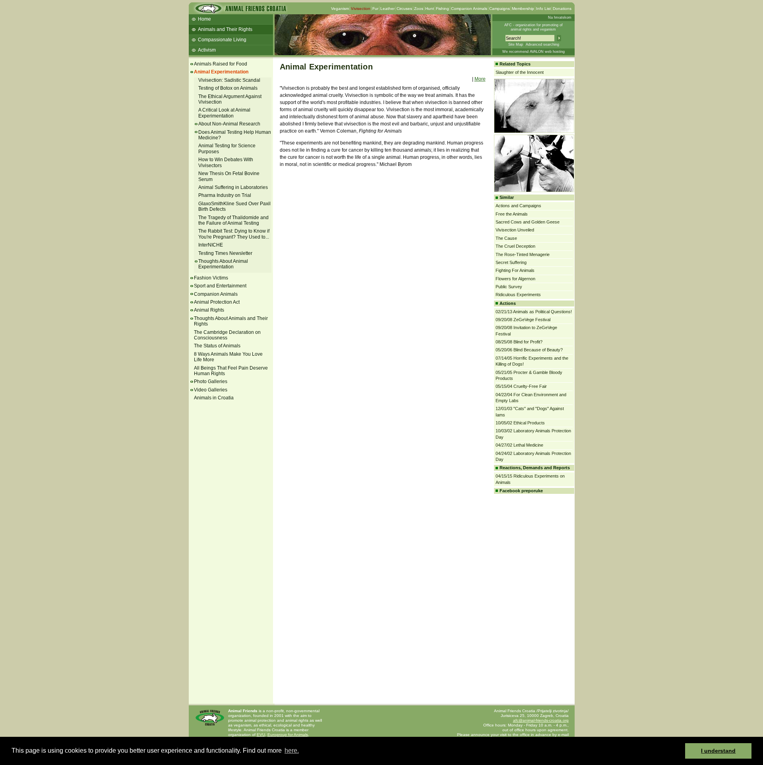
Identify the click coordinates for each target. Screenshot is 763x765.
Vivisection (360, 8)
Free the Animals (512, 214)
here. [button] (292, 750)
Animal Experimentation (221, 72)
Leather (387, 8)
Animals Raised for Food (220, 64)
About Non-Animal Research (229, 124)
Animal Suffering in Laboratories (233, 187)
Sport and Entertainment (220, 286)
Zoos (418, 8)
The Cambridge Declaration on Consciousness (227, 335)
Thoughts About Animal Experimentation (223, 264)
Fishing (442, 8)
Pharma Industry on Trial (224, 195)
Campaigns (499, 8)
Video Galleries (210, 390)
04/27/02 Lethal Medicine (519, 445)
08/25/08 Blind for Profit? (519, 341)
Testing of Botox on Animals (228, 88)
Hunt (429, 8)
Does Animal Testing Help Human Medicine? (234, 135)
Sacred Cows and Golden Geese (528, 222)
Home (204, 19)
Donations (562, 8)
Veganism (340, 8)
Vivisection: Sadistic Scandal (229, 80)
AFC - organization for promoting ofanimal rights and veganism (533, 27)
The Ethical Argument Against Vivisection (229, 99)
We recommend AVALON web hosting (533, 52)
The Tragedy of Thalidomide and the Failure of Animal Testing (233, 220)
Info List (543, 8)
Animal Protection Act (217, 302)
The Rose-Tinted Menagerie (523, 254)
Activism (207, 50)
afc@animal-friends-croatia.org (541, 720)
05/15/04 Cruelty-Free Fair (521, 386)
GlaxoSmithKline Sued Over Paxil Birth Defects (234, 206)
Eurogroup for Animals (287, 734)
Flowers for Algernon (515, 278)
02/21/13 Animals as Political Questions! (534, 311)
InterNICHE (210, 245)
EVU (261, 734)
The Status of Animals (217, 346)
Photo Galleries (210, 381)
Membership (523, 8)
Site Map (515, 44)
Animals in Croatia (214, 398)
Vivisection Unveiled (515, 229)
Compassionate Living (222, 39)
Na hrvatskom (559, 17)
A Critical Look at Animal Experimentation (224, 112)
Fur (375, 8)
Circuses (404, 8)
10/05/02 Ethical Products (520, 422)
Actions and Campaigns (518, 205)
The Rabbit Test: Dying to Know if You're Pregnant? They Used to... (233, 233)
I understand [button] (718, 751)
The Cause (506, 238)
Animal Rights (209, 310)
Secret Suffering (511, 262)
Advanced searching (542, 44)
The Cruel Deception (515, 246)
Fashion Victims (211, 278)
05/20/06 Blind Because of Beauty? (529, 349)
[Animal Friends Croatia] (240, 11)
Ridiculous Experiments (518, 294)
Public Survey (509, 286)
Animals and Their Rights (225, 29)
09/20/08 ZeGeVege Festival (523, 319)
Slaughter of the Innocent (520, 72)
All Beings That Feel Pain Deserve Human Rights (231, 370)
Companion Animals (469, 8)
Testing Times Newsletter (225, 253)
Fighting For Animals (515, 270)
